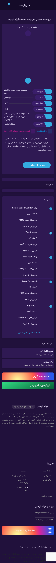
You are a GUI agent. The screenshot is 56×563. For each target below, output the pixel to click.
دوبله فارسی (47, 471)
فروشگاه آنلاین (44, 353)
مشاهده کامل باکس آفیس (29, 332)
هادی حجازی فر (8, 118)
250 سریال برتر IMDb (23, 481)
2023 (6, 103)
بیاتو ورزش (38, 364)
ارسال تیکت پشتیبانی (44, 519)
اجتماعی (7, 97)
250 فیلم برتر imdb (22, 489)
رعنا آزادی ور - (12, 113)
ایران (6, 109)
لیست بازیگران (46, 496)
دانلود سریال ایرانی (37, 165)
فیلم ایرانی (48, 475)
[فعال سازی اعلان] (28, 33)
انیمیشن (23, 471)
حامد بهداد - (24, 113)
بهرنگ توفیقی (9, 124)
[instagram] (4, 547)
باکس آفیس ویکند (19, 475)
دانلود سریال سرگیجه (28, 28)
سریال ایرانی (47, 479)
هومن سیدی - (14, 116)
